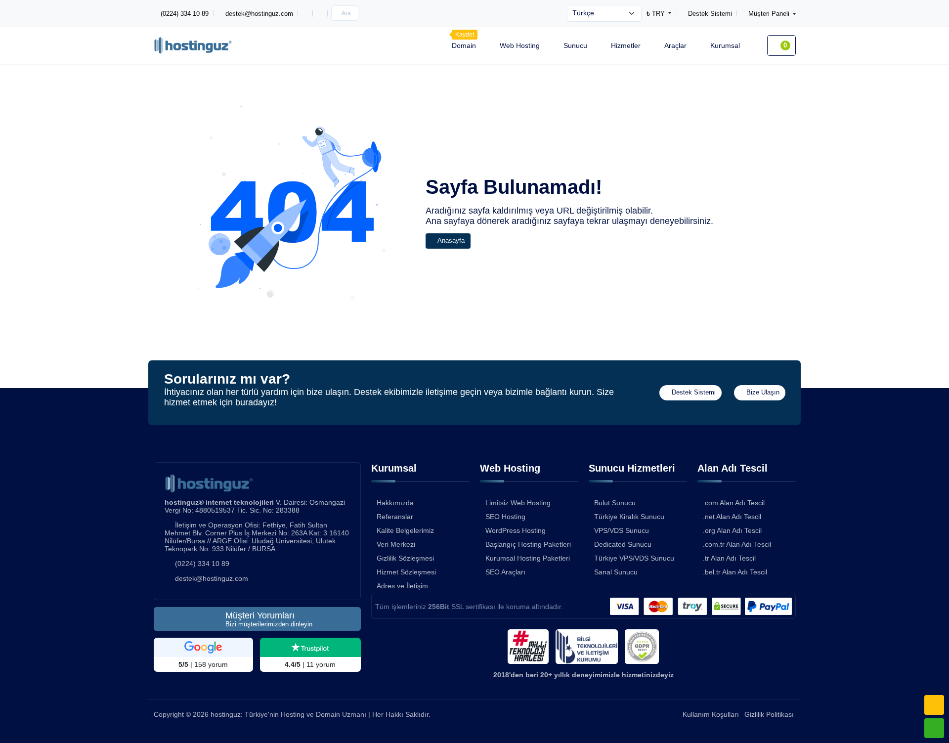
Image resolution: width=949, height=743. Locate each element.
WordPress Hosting (515, 530)
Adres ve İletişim (402, 586)
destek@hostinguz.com (211, 578)
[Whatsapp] (934, 728)
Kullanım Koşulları (711, 714)
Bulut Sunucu (615, 503)
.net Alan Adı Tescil (732, 517)
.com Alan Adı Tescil (734, 503)
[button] (766, 13)
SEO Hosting (505, 517)
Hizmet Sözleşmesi (406, 572)
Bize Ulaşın (761, 392)
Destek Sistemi (693, 392)
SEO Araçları (505, 572)
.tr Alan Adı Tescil (729, 558)
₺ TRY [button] (657, 13)
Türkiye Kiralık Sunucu (629, 517)
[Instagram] (305, 13)
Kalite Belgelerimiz (405, 530)
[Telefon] (934, 705)
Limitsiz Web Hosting (518, 503)
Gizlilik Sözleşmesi (405, 558)
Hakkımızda (395, 503)
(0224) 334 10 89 (202, 564)
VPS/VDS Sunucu (621, 530)
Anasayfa (450, 240)
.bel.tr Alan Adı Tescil (735, 572)
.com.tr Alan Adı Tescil (737, 544)
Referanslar (395, 517)
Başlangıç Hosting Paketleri (528, 544)
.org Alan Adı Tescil (732, 530)
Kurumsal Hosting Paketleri (527, 558)
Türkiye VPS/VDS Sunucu (634, 558)
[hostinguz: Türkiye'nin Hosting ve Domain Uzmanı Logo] (192, 45)
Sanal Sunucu (616, 572)
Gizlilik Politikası (769, 714)
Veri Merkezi (396, 544)
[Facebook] (320, 13)
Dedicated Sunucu (622, 544)
